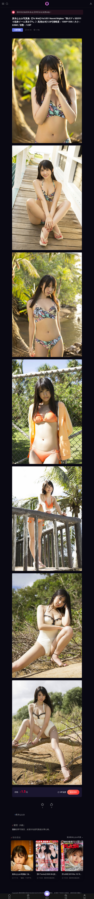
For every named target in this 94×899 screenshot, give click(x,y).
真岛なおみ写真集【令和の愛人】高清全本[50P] (21, 874)
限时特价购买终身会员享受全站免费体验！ (34, 12)
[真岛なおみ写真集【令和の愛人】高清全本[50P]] (22, 855)
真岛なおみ (20, 815)
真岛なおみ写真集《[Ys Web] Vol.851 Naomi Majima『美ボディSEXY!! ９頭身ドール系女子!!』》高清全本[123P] (46, 21)
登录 (14, 829)
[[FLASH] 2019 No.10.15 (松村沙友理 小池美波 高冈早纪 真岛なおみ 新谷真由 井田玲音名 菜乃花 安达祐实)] (72, 855)
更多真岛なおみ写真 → (75, 837)
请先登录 (73, 792)
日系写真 (17, 30)
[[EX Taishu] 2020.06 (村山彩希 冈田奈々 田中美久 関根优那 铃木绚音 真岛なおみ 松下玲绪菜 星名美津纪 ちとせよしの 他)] (47, 855)
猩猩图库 (47, 3)
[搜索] (7, 3)
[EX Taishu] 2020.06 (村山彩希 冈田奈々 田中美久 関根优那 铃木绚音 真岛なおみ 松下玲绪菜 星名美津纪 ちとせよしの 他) (47, 874)
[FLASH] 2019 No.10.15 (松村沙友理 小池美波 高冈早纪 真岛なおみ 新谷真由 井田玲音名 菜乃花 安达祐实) (72, 874)
